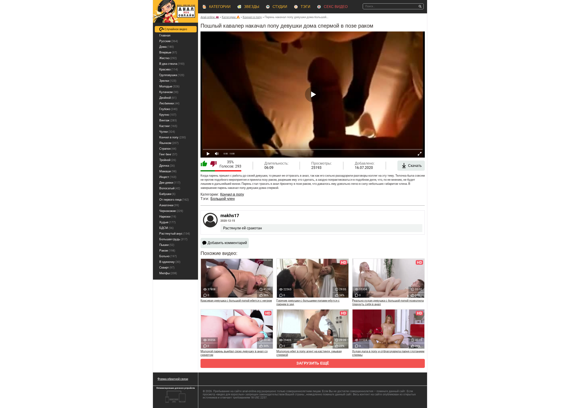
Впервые (168, 52)
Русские (168, 41)
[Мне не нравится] (213, 164)
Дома (166, 46)
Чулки (167, 131)
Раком (167, 250)
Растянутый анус (174, 233)
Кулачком (168, 92)
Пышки (166, 245)
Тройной (167, 160)
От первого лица (174, 199)
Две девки (169, 182)
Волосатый (169, 188)
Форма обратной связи (172, 379)
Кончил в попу (232, 194)
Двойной (167, 97)
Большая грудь (173, 239)
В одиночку (169, 262)
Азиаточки (169, 205)
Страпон (167, 148)
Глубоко (168, 109)
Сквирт (166, 267)
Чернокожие (171, 211)
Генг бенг (168, 154)
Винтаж (168, 120)
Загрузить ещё (312, 363)
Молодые (169, 86)
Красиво (168, 69)
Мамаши (167, 171)
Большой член (222, 199)
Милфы (168, 273)
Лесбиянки (169, 103)
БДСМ (166, 228)
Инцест (167, 177)
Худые (167, 222)
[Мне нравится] (204, 164)
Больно (168, 256)
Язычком (169, 143)
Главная (164, 35)
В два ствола (171, 63)
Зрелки (167, 80)
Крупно (167, 114)
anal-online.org (251, 391)
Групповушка (171, 75)
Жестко (168, 58)
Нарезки (167, 216)
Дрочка (167, 165)
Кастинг (168, 126)
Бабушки (167, 194)
